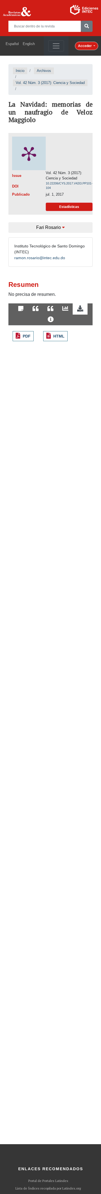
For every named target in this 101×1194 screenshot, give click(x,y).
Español (12, 44)
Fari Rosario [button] (49, 227)
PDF (27, 336)
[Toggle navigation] (56, 45)
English (29, 44)
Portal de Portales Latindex (48, 1181)
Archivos (44, 71)
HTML (59, 336)
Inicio (20, 71)
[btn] (87, 26)
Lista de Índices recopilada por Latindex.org (48, 1188)
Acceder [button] (85, 46)
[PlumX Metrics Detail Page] (29, 153)
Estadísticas (69, 207)
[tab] (21, 309)
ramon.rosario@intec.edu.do (39, 258)
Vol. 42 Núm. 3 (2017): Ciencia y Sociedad (50, 83)
